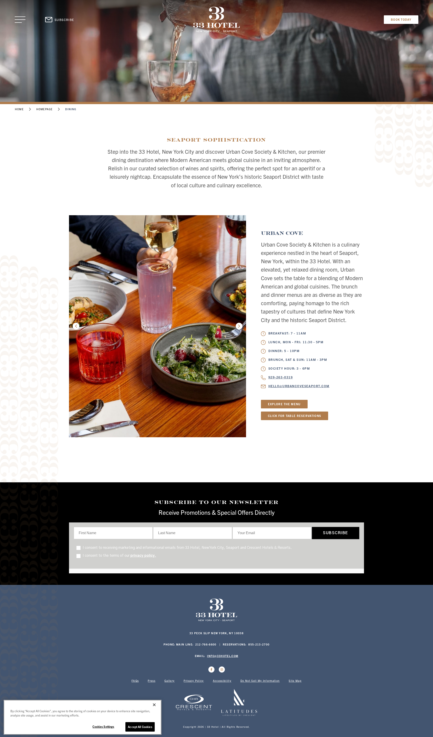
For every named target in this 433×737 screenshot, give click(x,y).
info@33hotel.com (222, 655)
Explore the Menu (284, 404)
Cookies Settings (103, 726)
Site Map (295, 680)
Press (151, 680)
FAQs (135, 680)
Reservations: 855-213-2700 (246, 644)
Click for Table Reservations (294, 416)
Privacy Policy (194, 680)
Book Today (401, 19)
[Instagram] (222, 669)
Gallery (169, 680)
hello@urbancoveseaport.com (298, 386)
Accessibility (222, 680)
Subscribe (64, 20)
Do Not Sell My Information (260, 680)
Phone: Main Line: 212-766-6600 (190, 644)
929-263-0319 (280, 377)
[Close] (154, 705)
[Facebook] (211, 669)
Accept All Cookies (140, 727)
